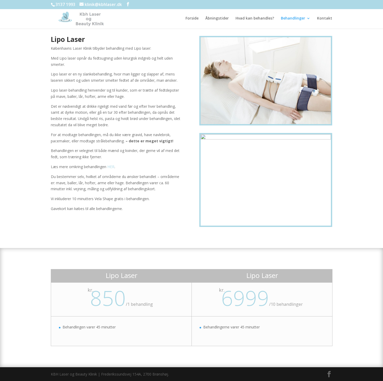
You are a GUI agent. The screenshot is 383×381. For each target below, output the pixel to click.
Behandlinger (293, 18)
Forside (192, 18)
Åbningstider (217, 18)
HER (110, 166)
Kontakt (324, 18)
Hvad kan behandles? (255, 18)
